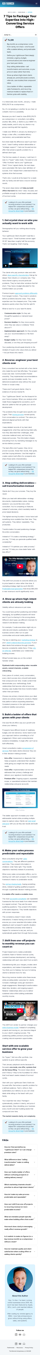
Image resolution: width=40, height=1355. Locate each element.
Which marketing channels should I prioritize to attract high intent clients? (19, 1186)
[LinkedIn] (16, 1334)
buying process (18, 415)
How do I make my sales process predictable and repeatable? (16, 1195)
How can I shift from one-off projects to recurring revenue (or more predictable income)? (18, 1207)
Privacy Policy (29, 1347)
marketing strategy (28, 640)
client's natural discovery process (18, 643)
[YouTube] (20, 1334)
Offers (30, 12)
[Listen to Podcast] (24, 1334)
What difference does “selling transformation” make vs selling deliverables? (16, 1162)
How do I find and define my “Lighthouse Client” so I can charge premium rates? (18, 1149)
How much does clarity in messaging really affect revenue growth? (18, 1228)
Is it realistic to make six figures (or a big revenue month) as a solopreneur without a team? (18, 1239)
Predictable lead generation (12, 589)
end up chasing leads (13, 884)
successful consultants (18, 899)
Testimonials (10, 1347)
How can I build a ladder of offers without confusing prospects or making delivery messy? (17, 1174)
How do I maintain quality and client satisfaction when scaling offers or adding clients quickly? (17, 1251)
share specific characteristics (18, 275)
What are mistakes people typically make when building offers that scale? (19, 1218)
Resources (20, 1347)
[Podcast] (24, 1344)
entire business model (10, 1028)
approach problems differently (26, 293)
